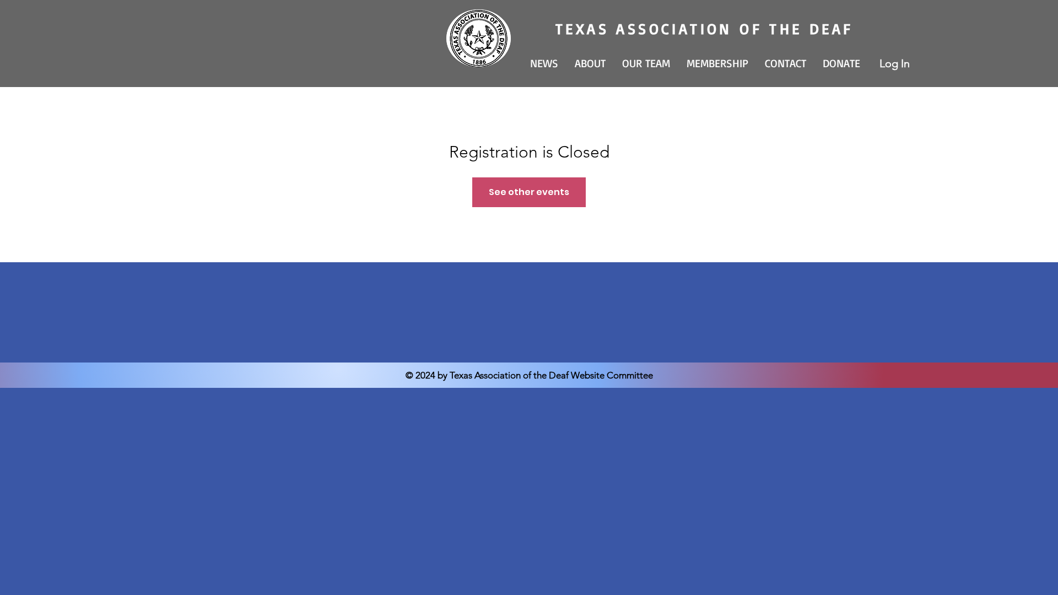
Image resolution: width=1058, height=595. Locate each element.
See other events (529, 192)
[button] (590, 63)
